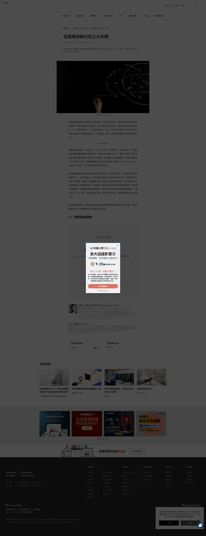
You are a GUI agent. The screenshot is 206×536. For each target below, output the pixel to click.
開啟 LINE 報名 (103, 290)
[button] (118, 245)
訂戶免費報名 (103, 286)
